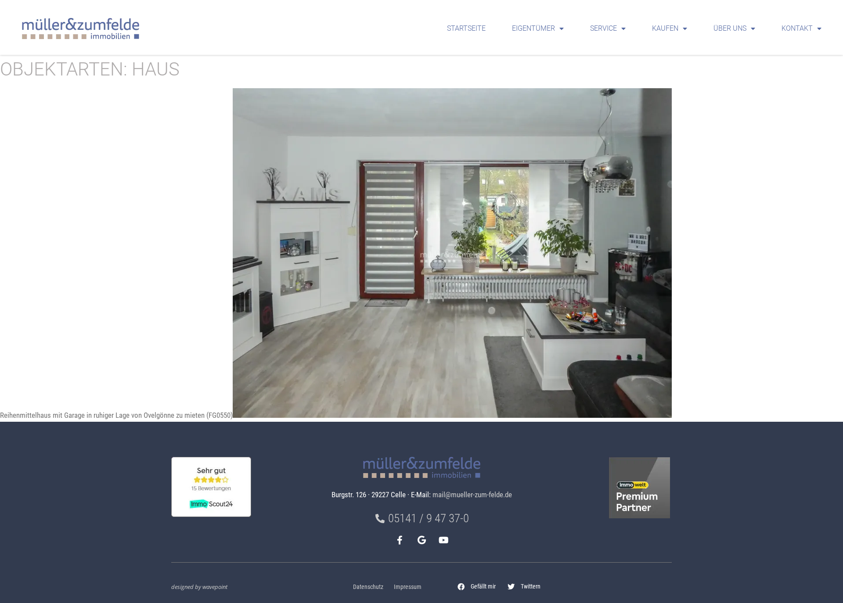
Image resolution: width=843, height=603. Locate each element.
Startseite (466, 28)
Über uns (729, 28)
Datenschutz (368, 587)
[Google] (421, 540)
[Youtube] (443, 540)
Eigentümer (533, 28)
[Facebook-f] (399, 540)
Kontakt (797, 28)
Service (603, 28)
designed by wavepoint (199, 587)
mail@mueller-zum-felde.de (472, 494)
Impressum (408, 587)
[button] (477, 586)
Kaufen (665, 28)
